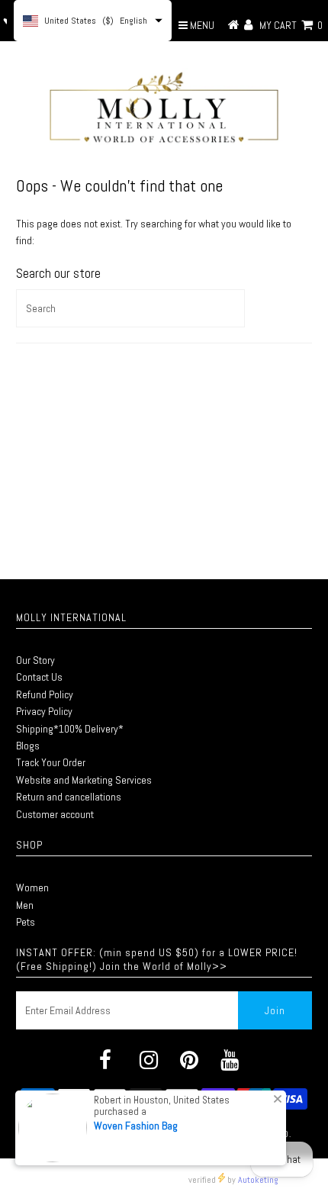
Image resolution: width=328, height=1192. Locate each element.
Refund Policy (44, 694)
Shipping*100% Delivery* (70, 729)
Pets (25, 922)
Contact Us (39, 677)
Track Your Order (50, 762)
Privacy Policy (44, 711)
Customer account (55, 814)
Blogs (28, 745)
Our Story (35, 660)
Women (32, 887)
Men (25, 905)
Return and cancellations (68, 797)
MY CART (291, 25)
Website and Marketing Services (84, 780)
